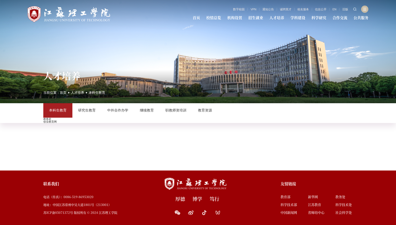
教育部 (285, 196)
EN (334, 9)
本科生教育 (97, 92)
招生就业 (255, 17)
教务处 (340, 196)
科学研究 (318, 17)
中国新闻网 (288, 212)
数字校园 (239, 9)
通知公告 (268, 9)
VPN (253, 9)
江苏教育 (314, 204)
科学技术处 (343, 204)
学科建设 (297, 17)
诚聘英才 (285, 9)
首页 (196, 17)
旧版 (345, 9)
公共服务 (361, 17)
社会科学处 (343, 212)
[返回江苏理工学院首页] (69, 13)
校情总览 (213, 17)
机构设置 (234, 17)
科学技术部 (288, 204)
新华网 (313, 196)
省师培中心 (316, 212)
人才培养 (276, 17)
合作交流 (339, 17)
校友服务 (303, 9)
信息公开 (320, 9)
